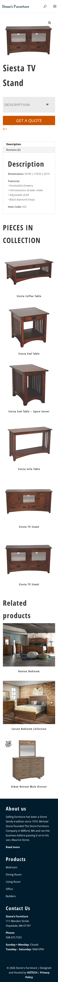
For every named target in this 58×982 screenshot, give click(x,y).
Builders (11, 896)
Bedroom (11, 867)
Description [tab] (13, 144)
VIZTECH (32, 972)
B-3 (5, 129)
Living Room (13, 882)
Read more (13, 847)
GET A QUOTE (29, 120)
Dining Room (14, 874)
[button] (50, 23)
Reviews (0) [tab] (13, 150)
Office (9, 889)
